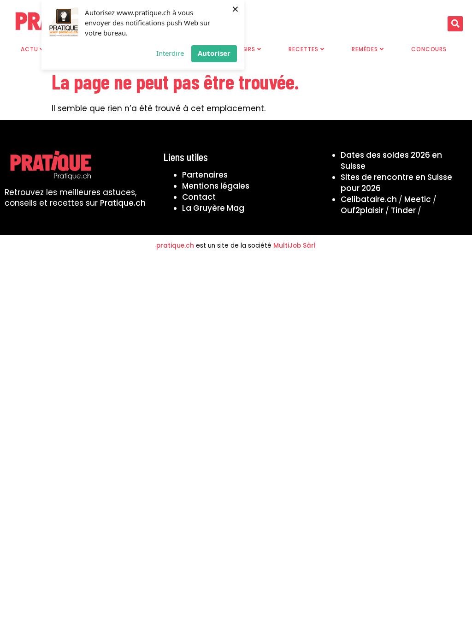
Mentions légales (215, 185)
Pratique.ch (123, 202)
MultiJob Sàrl (294, 245)
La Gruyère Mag (213, 208)
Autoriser (214, 53)
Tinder (403, 210)
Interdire (170, 53)
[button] (455, 23)
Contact (199, 196)
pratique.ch (175, 245)
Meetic (417, 199)
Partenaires (205, 174)
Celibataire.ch (369, 199)
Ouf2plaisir (362, 210)
